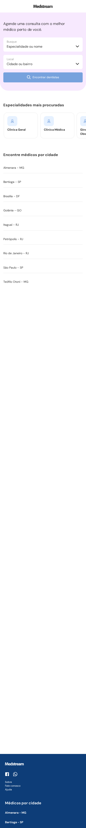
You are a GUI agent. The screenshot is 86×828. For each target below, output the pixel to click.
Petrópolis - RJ (13, 239)
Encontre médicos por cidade (31, 154)
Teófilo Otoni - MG (15, 282)
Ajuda (8, 789)
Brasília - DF (11, 196)
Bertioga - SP (12, 182)
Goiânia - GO (12, 210)
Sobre (8, 782)
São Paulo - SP (13, 267)
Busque (12, 41)
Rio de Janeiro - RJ (16, 253)
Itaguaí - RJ (11, 225)
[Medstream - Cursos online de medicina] (43, 6)
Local (10, 59)
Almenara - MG (13, 168)
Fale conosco (12, 786)
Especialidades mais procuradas (34, 105)
